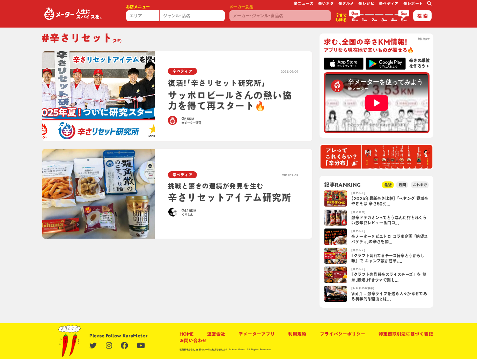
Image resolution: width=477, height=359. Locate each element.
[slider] (354, 14)
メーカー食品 (241, 7)
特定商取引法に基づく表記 (406, 334)
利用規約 (297, 334)
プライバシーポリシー (342, 334)
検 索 (422, 16)
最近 (388, 185)
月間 (402, 185)
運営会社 (216, 334)
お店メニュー (138, 7)
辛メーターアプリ (257, 334)
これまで (420, 185)
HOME (186, 334)
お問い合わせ (193, 340)
